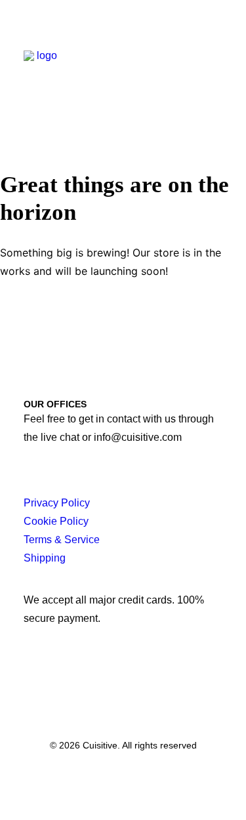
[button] (216, 67)
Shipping (45, 558)
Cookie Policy (56, 521)
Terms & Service (62, 539)
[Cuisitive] (42, 67)
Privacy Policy (57, 502)
